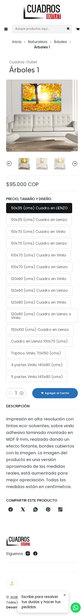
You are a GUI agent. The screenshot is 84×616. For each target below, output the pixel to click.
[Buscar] (68, 29)
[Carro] (78, 28)
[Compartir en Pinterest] (48, 509)
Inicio (16, 42)
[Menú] (6, 28)
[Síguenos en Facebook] (35, 553)
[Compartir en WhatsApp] (35, 509)
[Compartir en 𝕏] (23, 509)
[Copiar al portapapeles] (60, 509)
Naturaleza (37, 42)
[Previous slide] (9, 164)
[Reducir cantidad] (10, 393)
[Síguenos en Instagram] (27, 553)
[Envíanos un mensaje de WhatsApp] (76, 607)
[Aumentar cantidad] (21, 393)
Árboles (60, 42)
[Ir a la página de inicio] (42, 12)
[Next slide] (75, 164)
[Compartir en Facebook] (10, 509)
